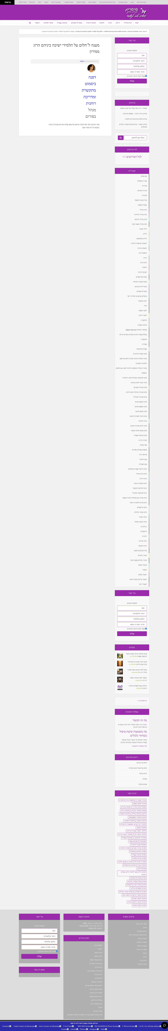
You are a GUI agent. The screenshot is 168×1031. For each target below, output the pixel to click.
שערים (145, 779)
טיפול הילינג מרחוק (96, 993)
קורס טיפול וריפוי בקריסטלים (136, 885)
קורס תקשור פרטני (139, 905)
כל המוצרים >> (142, 701)
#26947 (82, 61)
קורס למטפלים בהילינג (138, 888)
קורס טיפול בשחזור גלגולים (136, 881)
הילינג (39, 2)
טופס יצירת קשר (55, 2)
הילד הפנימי (141, 800)
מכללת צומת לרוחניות (138, 844)
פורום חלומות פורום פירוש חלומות (115, 31)
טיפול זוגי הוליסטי (96, 1000)
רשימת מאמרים (123, 2)
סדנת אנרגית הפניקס (138, 848)
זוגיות (110, 23)
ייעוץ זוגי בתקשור (96, 982)
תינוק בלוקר (143, 773)
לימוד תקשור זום (139, 834)
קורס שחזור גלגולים (125, 892)
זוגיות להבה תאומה (139, 803)
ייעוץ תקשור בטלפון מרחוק (93, 985)
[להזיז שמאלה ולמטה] (1, 3)
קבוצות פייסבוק (69, 2)
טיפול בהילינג (125, 807)
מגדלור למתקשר (140, 838)
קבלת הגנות (141, 865)
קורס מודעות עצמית (95, 996)
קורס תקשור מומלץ (96, 960)
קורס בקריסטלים (128, 865)
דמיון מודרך (32, 2)
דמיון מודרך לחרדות (96, 963)
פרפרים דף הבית (133, 31)
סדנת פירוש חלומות (138, 858)
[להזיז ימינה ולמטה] (3, 3)
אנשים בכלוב (143, 784)
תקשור (46, 2)
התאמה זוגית (130, 800)
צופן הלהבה (121, 862)
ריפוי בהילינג (98, 974)
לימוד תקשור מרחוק (124, 834)
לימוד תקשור (141, 827)
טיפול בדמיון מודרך (139, 807)
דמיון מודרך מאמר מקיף (94, 971)
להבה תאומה (141, 821)
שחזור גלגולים (23, 2)
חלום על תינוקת (142, 763)
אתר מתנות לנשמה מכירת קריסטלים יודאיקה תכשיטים (84, 1015)
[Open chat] (164, 1025)
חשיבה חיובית (91, 23)
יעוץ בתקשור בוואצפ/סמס (137, 817)
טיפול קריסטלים (76, 23)
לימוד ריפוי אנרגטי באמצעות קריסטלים (132, 824)
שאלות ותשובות (80, 2)
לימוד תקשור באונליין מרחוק (136, 831)
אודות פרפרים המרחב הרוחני (107, 2)
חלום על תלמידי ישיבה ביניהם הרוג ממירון (89, 31)
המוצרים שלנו (92, 2)
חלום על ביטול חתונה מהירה (138, 768)
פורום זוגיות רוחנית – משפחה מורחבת (135, 114)
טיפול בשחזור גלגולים (138, 810)
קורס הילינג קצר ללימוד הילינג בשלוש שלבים (133, 873)
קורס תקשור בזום (128, 895)
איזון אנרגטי (98, 978)
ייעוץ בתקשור (124, 814)
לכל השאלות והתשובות (139, 746)
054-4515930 (84, 926)
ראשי (137, 23)
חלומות (101, 23)
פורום (132, 2)
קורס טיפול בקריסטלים (137, 878)
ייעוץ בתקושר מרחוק (138, 814)
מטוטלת (142, 841)
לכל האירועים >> (132, 156)
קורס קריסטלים (140, 892)
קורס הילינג (141, 868)
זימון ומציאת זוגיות (96, 1004)
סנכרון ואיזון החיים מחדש (137, 862)
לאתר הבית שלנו (141, 2)
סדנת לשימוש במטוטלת (137, 851)
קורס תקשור (141, 895)
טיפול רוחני (124, 810)
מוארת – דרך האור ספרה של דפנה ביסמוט (133, 108)
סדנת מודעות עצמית (138, 855)
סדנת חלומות (124, 848)
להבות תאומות (128, 821)
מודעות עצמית (62, 23)
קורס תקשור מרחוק (96, 989)
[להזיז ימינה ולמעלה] (3, 1)
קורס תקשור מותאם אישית (136, 902)
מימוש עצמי (133, 841)
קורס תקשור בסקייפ (138, 898)
